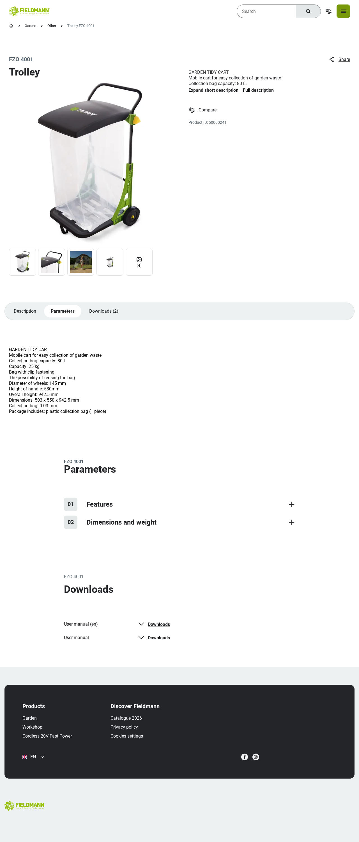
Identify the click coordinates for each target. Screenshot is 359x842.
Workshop (32, 727)
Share (344, 59)
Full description (258, 90)
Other (51, 26)
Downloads (159, 624)
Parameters (63, 311)
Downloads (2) (103, 311)
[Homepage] (11, 26)
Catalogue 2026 (126, 718)
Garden (30, 26)
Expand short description (213, 90)
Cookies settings (127, 736)
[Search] (308, 11)
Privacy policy (124, 727)
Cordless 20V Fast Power (47, 736)
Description (25, 311)
